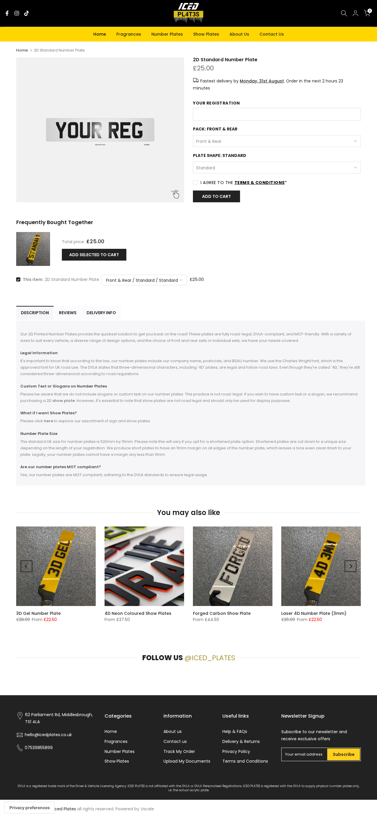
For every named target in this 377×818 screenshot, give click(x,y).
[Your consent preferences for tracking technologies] (29, 807)
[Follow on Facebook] (7, 13)
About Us (239, 34)
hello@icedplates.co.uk (48, 735)
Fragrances (128, 34)
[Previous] (26, 566)
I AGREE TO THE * (244, 183)
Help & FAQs (234, 731)
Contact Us (271, 34)
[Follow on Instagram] (16, 13)
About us (172, 731)
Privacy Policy (236, 751)
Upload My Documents (186, 761)
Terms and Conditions (245, 761)
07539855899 (39, 748)
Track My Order (179, 751)
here (48, 421)
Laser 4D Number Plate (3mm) (313, 613)
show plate (63, 400)
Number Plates (167, 34)
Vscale (147, 809)
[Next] (350, 566)
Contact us (175, 741)
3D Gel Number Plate (38, 613)
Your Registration (216, 103)
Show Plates (206, 34)
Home (99, 34)
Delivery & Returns (241, 741)
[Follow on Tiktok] (26, 13)
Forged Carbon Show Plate (222, 613)
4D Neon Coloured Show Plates (138, 613)
